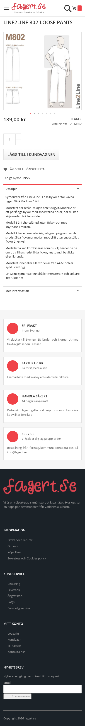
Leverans (13, 590)
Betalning (13, 584)
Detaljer (11, 189)
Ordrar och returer (19, 540)
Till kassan (14, 646)
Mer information (17, 291)
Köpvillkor (14, 552)
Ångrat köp (14, 596)
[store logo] (29, 8)
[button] (30, 113)
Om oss (12, 546)
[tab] (42, 188)
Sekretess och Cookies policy (26, 558)
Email (7, 683)
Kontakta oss (16, 652)
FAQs (11, 602)
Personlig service (18, 608)
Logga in (13, 633)
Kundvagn (14, 640)
